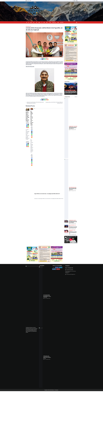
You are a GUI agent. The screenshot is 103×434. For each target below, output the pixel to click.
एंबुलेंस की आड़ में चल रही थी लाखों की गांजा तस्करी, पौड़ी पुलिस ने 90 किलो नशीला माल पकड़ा (72, 189)
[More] (47, 59)
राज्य (33, 22)
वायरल (50, 22)
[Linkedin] (43, 59)
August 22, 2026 (70, 93)
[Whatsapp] (45, 59)
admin (27, 31)
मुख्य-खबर (29, 26)
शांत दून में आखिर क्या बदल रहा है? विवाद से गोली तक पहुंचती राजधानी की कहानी (70, 92)
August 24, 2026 (74, 129)
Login (58, 22)
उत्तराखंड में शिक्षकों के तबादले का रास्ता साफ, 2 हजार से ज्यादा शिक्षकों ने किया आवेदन (47, 357)
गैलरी (46, 22)
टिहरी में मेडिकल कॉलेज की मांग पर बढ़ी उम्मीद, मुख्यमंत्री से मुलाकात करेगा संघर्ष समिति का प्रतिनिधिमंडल (73, 222)
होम (26, 22)
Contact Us (54, 22)
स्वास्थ (44, 22)
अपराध (66, 90)
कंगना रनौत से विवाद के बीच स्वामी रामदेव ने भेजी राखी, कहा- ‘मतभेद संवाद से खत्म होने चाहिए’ (47, 296)
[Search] (76, 22)
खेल (36, 22)
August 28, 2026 (48, 298)
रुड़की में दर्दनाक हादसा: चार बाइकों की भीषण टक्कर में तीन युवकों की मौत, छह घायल (72, 232)
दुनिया (31, 22)
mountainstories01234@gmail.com (70, 274)
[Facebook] (41, 59)
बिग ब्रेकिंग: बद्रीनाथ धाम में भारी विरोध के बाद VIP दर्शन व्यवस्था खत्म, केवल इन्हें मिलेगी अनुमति (31, 118)
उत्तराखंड (27, 26)
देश (28, 22)
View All (76, 81)
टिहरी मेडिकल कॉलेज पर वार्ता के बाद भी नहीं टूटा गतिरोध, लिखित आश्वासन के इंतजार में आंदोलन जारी (73, 128)
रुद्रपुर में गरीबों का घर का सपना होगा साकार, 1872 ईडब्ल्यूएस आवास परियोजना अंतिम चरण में (47, 193)
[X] (42, 59)
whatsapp (61, 22)
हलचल (74, 90)
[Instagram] (46, 59)
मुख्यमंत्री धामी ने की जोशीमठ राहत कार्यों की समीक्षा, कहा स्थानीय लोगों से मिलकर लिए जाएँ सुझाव (27, 116)
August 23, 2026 (74, 190)
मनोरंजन (39, 22)
